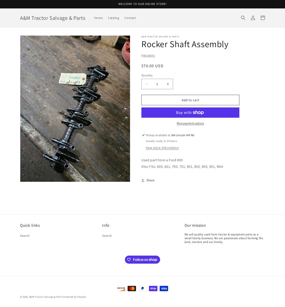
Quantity (147, 75)
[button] (243, 18)
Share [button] (151, 180)
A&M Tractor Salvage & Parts (46, 296)
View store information (162, 148)
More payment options (190, 123)
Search (25, 236)
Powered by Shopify (74, 296)
